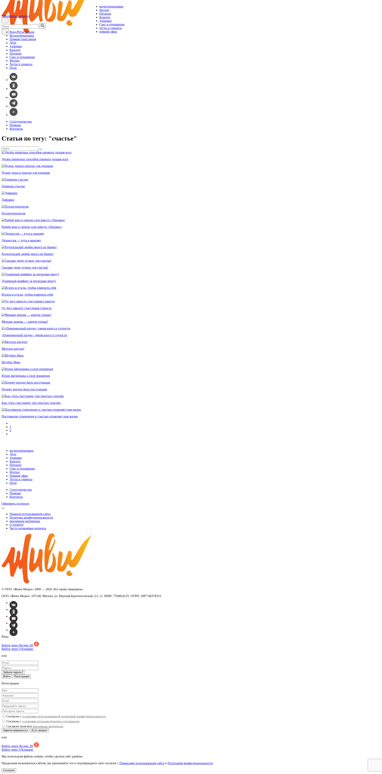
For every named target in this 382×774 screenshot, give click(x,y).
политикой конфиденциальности (83, 716)
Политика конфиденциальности (31, 517)
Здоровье (105, 20)
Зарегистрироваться (15, 730)
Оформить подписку (16, 16)
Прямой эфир (19, 475)
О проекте (16, 524)
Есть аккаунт (39, 730)
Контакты (16, 128)
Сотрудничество (21, 121)
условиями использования (40, 716)
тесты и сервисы (110, 28)
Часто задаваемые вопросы (28, 528)
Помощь (15, 125)
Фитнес (104, 10)
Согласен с (42, 721)
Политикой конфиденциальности (190, 763)
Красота (104, 17)
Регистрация (21, 676)
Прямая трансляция (23, 39)
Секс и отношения (111, 24)
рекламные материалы (25, 521)
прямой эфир (108, 31)
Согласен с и (56, 716)
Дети (13, 42)
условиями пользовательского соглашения (50, 721)
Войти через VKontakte (18, 649)
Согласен (9, 770)
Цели (13, 67)
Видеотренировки (22, 35)
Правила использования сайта (30, 514)
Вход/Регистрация (22, 32)
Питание (105, 13)
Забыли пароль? (13, 672)
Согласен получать (34, 726)
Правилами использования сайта (141, 763)
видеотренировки (111, 6)
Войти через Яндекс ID (18, 645)
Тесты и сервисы (21, 64)
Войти (6, 676)
